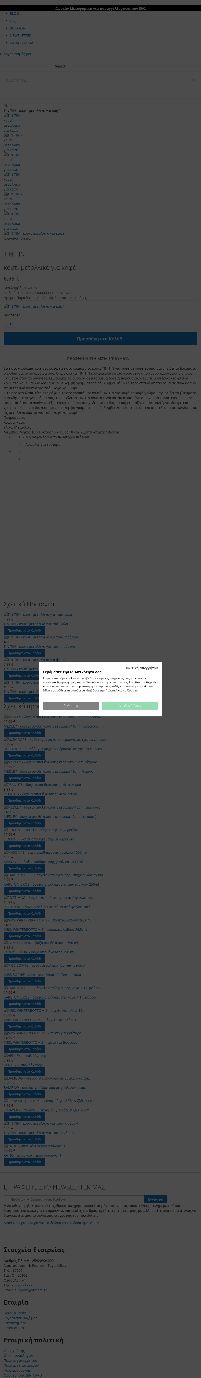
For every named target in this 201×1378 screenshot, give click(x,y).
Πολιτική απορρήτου (141, 668)
